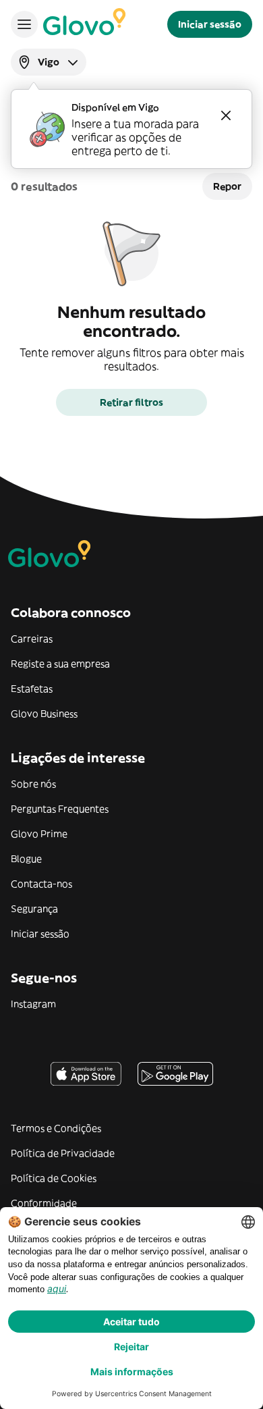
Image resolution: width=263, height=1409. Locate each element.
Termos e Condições (56, 1128)
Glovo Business (44, 714)
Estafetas (32, 689)
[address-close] (225, 115)
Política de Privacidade (63, 1153)
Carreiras (32, 639)
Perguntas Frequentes (60, 809)
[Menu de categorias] (24, 24)
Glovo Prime (39, 834)
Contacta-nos (41, 884)
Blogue (26, 859)
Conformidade (44, 1203)
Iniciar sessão (40, 934)
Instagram (33, 1004)
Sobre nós (33, 784)
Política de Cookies (53, 1178)
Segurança (34, 909)
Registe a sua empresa (60, 664)
